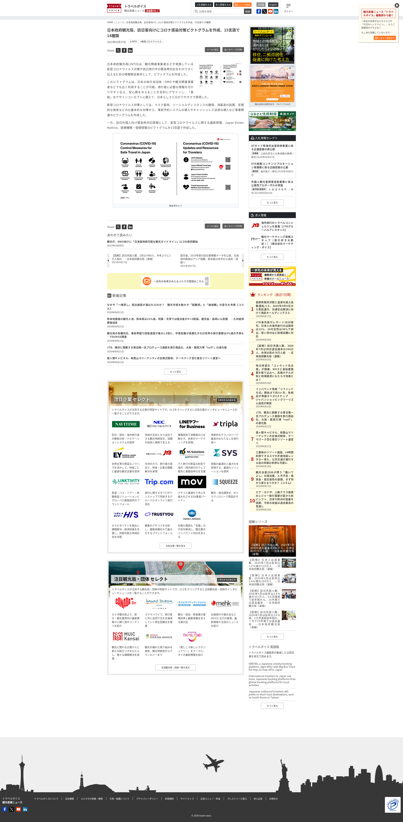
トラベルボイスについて (46, 798)
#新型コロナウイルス (151, 41)
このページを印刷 (234, 49)
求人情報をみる (223, 4)
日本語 (261, 4)
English (273, 4)
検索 (247, 11)
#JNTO (133, 41)
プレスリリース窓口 (237, 798)
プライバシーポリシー (147, 798)
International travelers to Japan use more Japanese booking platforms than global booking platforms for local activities (272, 680)
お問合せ (273, 798)
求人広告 (258, 798)
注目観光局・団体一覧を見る (175, 667)
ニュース (119, 22)
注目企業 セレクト (132, 399)
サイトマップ (187, 798)
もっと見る (175, 371)
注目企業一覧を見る (175, 545)
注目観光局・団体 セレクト (141, 579)
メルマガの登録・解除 (92, 798)
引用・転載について (119, 798)
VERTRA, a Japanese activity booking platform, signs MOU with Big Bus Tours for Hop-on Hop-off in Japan (272, 666)
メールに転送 (212, 49)
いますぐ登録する (386, 37)
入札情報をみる (204, 4)
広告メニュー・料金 (210, 798)
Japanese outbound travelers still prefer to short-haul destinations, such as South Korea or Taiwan (271, 694)
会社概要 (69, 798)
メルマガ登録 (244, 4)
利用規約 (169, 798)
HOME (110, 22)
